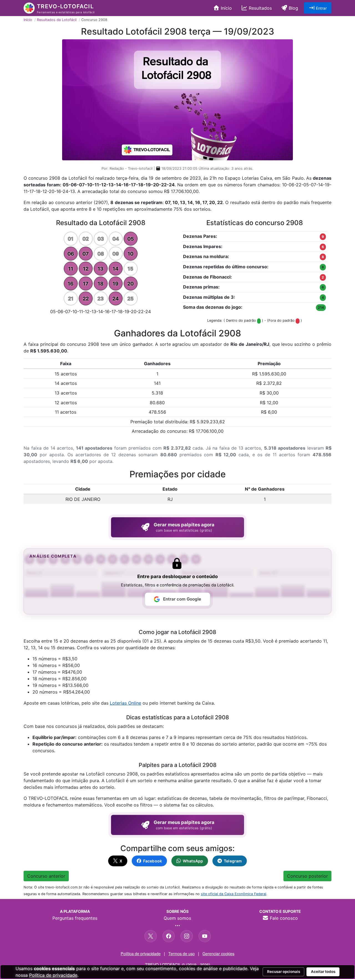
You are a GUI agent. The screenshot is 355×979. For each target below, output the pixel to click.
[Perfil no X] (150, 936)
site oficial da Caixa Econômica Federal (233, 894)
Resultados (259, 8)
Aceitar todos (323, 971)
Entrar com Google (182, 599)
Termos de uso (181, 953)
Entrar (321, 8)
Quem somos (177, 918)
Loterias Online (125, 703)
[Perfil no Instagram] (187, 936)
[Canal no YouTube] (205, 936)
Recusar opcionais (283, 971)
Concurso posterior (307, 876)
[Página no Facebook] (169, 936)
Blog (292, 8)
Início (225, 8)
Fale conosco (283, 918)
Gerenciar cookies (218, 953)
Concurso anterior (46, 876)
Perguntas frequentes (74, 918)
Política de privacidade (141, 953)
